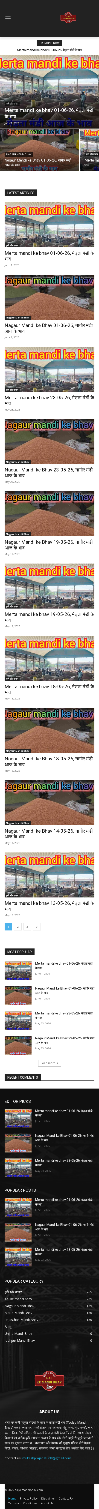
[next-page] (37, 926)
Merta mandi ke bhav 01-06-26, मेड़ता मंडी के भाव (49, 50)
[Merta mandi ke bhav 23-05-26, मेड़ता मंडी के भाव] (49, 369)
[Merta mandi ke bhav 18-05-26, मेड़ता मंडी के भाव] (49, 658)
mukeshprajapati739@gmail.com (46, 1458)
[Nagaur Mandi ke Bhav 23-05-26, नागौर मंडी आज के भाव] (49, 441)
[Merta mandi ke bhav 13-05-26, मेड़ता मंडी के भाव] (49, 874)
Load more (48, 1063)
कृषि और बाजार (12, 103)
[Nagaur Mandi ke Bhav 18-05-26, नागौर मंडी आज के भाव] (49, 730)
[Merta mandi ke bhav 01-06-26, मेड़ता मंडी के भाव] (49, 92)
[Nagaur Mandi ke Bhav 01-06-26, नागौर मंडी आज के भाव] (39, 150)
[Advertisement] (41, 19)
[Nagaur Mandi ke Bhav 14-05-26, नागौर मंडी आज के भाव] (49, 802)
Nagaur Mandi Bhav (18, 154)
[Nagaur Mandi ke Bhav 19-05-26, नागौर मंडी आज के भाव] (49, 513)
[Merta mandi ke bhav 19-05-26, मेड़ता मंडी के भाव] (49, 586)
